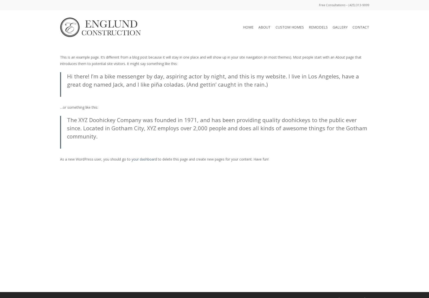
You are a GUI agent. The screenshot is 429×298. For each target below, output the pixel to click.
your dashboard (144, 159)
